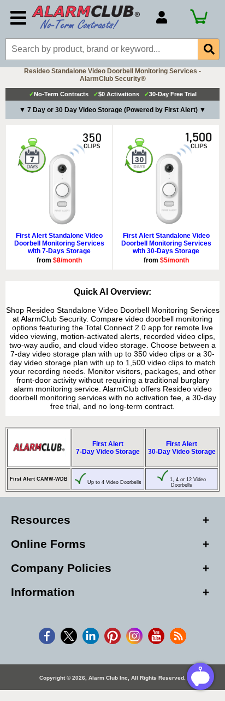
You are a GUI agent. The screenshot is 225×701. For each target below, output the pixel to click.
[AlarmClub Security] (88, 17)
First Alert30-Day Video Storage (182, 447)
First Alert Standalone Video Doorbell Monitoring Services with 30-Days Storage (166, 243)
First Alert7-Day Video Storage (108, 447)
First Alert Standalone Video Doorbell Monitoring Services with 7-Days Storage (59, 243)
